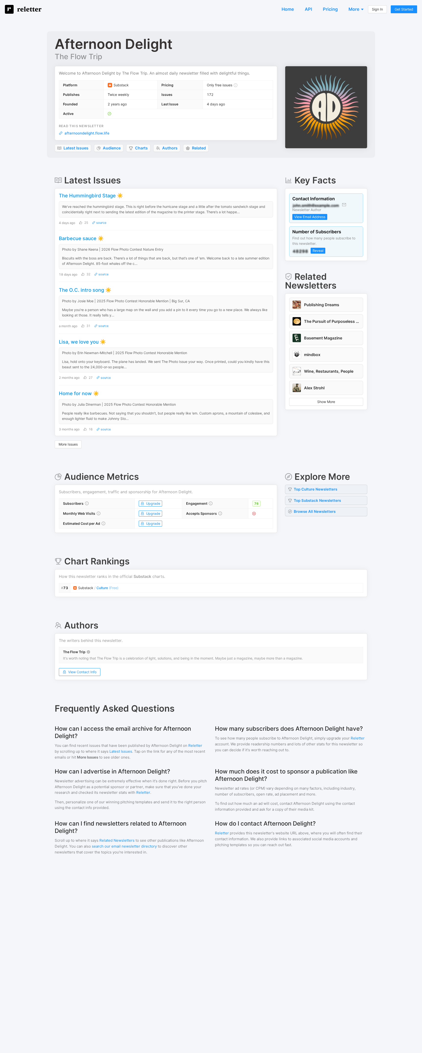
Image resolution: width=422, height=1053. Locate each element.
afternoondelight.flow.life (86, 133)
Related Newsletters (117, 840)
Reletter (195, 745)
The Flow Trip (78, 56)
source (100, 222)
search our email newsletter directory (124, 846)
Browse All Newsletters (315, 511)
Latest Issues (120, 751)
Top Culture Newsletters (315, 489)
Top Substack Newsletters (317, 500)
